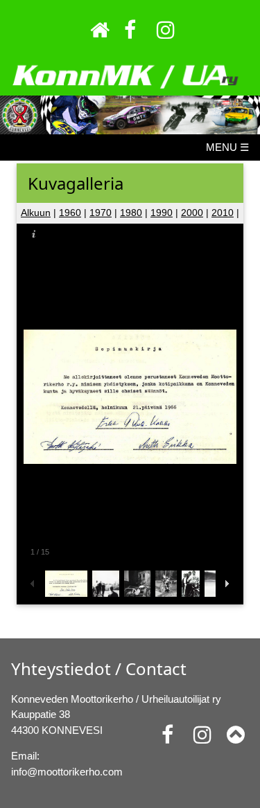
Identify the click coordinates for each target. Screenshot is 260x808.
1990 (161, 213)
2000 (192, 213)
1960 (70, 213)
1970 (100, 213)
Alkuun (36, 213)
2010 (222, 213)
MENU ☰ (227, 147)
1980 (131, 213)
